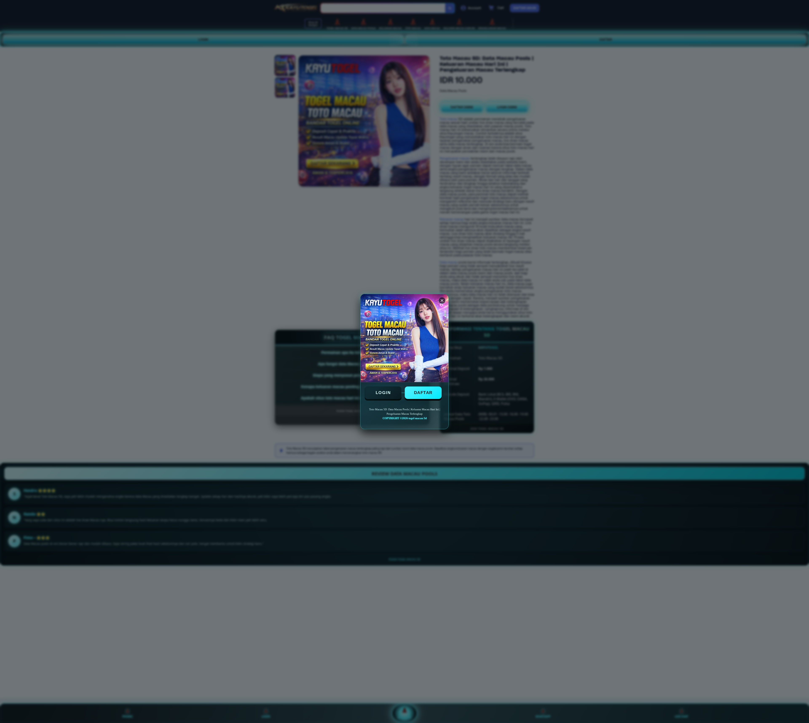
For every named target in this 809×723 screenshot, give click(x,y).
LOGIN (383, 392)
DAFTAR (423, 392)
